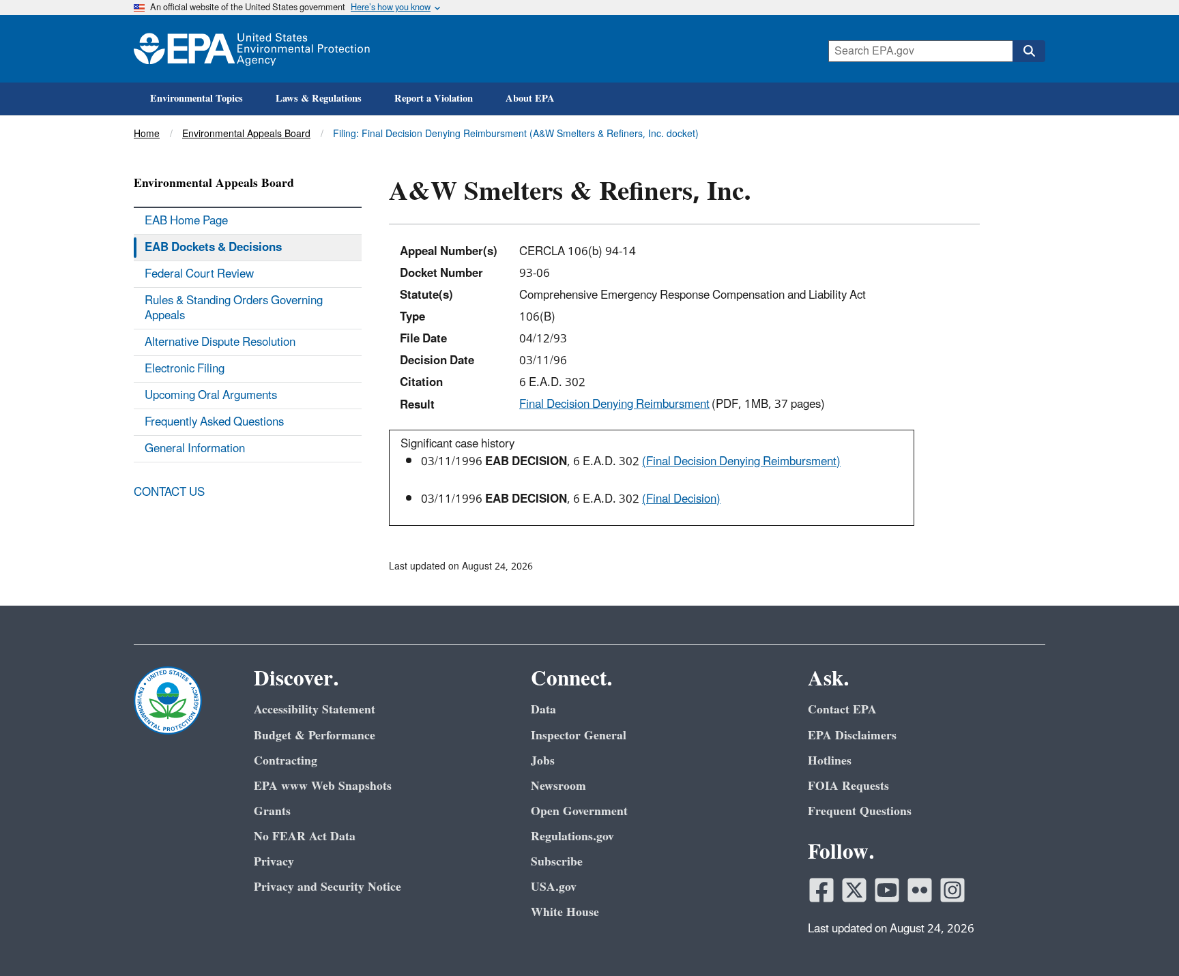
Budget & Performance (314, 735)
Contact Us (169, 492)
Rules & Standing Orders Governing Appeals (234, 308)
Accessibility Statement (314, 710)
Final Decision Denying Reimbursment (614, 404)
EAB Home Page (186, 221)
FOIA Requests (848, 786)
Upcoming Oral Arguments (211, 395)
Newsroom (558, 786)
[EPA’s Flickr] (919, 890)
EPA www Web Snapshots (323, 786)
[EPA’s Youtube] (887, 890)
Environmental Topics (196, 98)
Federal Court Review (199, 274)
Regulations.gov (572, 836)
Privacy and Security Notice (327, 887)
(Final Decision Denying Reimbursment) (741, 461)
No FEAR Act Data (304, 836)
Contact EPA (842, 710)
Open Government (579, 811)
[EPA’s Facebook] (821, 890)
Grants (272, 811)
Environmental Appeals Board (246, 134)
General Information (195, 449)
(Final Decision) (681, 499)
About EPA (530, 98)
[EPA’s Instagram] (952, 890)
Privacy (274, 862)
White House (565, 912)
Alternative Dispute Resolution (220, 342)
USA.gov (554, 887)
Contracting (285, 761)
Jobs (543, 761)
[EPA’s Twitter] (854, 890)
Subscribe (557, 862)
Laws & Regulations (319, 98)
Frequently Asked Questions (214, 422)
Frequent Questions (860, 811)
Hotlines (830, 761)
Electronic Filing (184, 369)
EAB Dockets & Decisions (213, 247)
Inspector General (578, 735)
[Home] (252, 49)
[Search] (1029, 51)
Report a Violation (433, 98)
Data (543, 710)
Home (147, 134)
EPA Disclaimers (852, 735)
